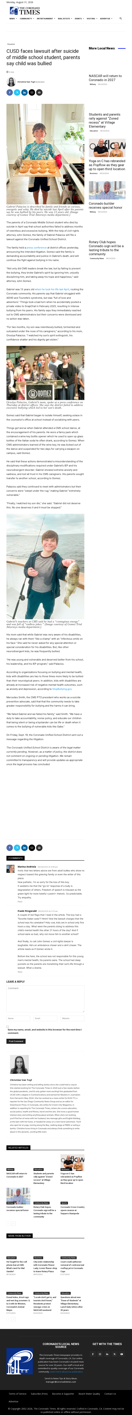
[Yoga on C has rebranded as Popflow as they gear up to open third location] (72, 1162)
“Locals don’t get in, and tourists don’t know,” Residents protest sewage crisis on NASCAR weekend (44, 1303)
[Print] (39, 92)
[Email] (32, 92)
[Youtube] (122, 1354)
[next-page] (14, 1224)
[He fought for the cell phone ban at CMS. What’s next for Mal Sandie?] (18, 1250)
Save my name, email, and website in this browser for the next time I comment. (45, 1031)
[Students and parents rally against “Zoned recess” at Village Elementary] (45, 1162)
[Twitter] (17, 92)
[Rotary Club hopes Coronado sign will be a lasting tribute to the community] (45, 1196)
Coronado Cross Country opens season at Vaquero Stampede (72, 1210)
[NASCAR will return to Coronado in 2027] (18, 1162)
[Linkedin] (24, 92)
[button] (121, 18)
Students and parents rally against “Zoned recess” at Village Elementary (104, 120)
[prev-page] (8, 1224)
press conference (37, 247)
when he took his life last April (52, 289)
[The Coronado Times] (24, 10)
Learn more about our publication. (66, 1371)
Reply (20, 901)
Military (10, 1169)
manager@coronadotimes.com (61, 1381)
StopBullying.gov (61, 688)
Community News (41, 1203)
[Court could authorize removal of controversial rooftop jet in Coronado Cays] (72, 1250)
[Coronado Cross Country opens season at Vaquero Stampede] (72, 1196)
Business (65, 1169)
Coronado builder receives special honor (105, 205)
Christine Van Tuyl (26, 82)
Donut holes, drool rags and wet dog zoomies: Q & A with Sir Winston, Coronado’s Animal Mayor (18, 1303)
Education (11, 44)
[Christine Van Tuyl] (11, 82)
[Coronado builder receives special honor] (18, 1196)
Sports (64, 1203)
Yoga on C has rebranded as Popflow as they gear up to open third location (107, 165)
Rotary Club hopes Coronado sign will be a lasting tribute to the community (106, 248)
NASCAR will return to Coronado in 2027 (105, 78)
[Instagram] (100, 1354)
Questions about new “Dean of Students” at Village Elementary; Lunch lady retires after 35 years (72, 1303)
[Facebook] (9, 92)
